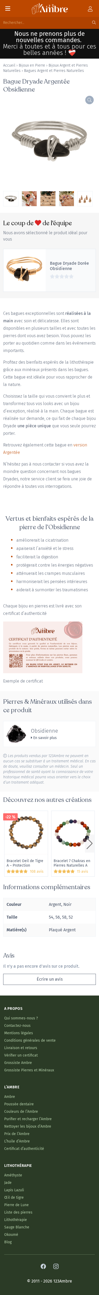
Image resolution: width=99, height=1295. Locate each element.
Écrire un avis (50, 979)
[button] (89, 843)
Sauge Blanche (16, 1227)
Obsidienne (44, 731)
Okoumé (11, 1234)
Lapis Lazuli (14, 1190)
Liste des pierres (18, 1212)
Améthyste (13, 1175)
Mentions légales (18, 1033)
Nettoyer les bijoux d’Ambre (27, 1126)
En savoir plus (44, 738)
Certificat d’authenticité (24, 1148)
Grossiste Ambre (18, 1063)
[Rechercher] (94, 23)
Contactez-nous (17, 1025)
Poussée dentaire (19, 1104)
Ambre (9, 1096)
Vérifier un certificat (21, 1055)
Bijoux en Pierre (32, 65)
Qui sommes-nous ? (21, 1018)
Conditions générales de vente (30, 1040)
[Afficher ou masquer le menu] (7, 8)
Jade (8, 1182)
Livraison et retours (20, 1048)
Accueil (9, 65)
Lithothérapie (15, 1220)
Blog (8, 1242)
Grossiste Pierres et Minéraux (29, 1070)
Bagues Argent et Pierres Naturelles (54, 70)
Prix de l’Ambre (17, 1134)
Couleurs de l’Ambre (21, 1111)
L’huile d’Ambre (17, 1141)
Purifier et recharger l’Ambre (28, 1119)
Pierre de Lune (16, 1205)
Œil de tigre (14, 1197)
